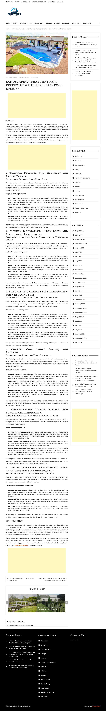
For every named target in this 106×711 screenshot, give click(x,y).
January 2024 (80, 304)
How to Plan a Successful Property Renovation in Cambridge (84, 73)
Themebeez (96, 706)
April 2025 (78, 265)
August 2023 (79, 317)
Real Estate (51, 2)
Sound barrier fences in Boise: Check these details (21, 608)
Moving (77, 191)
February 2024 (80, 300)
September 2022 (81, 338)
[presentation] (7, 602)
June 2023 (78, 325)
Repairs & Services (82, 208)
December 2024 (81, 278)
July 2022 (78, 343)
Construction (25, 2)
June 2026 (78, 235)
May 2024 (78, 295)
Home (8, 23)
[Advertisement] (37, 105)
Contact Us (87, 23)
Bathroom (9, 2)
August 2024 (79, 287)
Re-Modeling (79, 199)
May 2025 (78, 261)
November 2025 (81, 239)
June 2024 (78, 291)
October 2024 (80, 282)
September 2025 (81, 244)
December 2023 (81, 308)
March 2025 (79, 269)
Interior (16, 2)
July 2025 (78, 252)
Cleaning (78, 161)
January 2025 (80, 274)
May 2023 (78, 330)
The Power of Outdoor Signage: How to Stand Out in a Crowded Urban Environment (86, 60)
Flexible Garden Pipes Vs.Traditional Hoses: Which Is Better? (85, 52)
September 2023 (81, 312)
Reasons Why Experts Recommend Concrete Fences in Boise (49, 608)
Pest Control (79, 195)
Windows (60, 2)
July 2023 (78, 321)
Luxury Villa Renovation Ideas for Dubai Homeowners (85, 67)
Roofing (49, 23)
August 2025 (79, 248)
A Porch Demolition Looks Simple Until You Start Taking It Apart (86, 44)
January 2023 (80, 334)
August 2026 (79, 231)
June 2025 (78, 257)
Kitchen (57, 23)
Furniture (23, 23)
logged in (17, 625)
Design (14, 23)
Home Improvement (39, 2)
